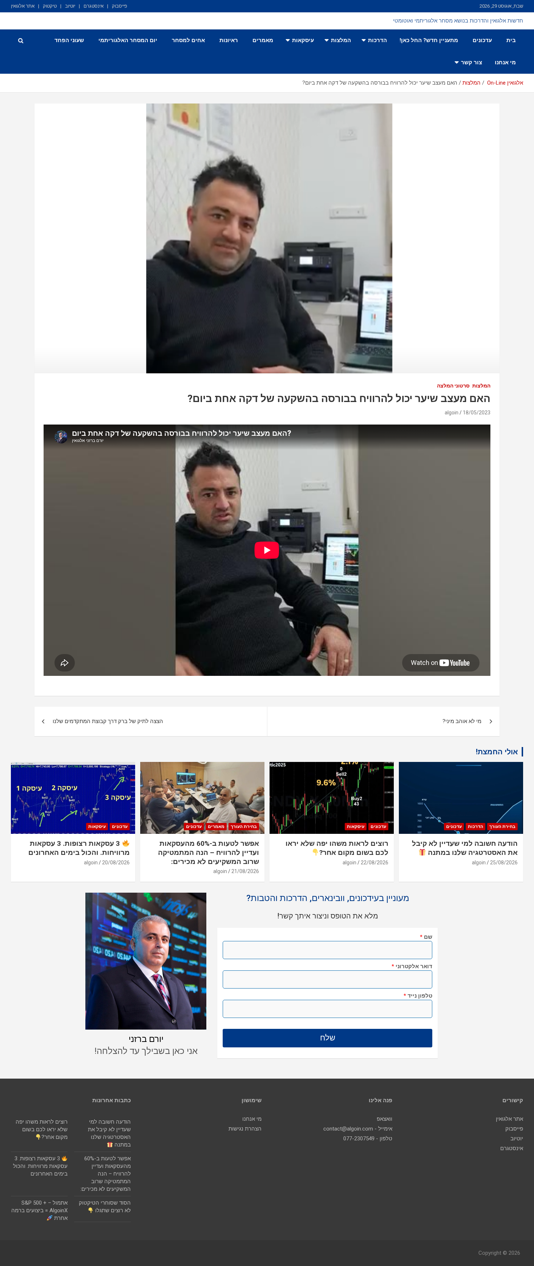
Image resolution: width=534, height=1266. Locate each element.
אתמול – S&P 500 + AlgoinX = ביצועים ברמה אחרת (39, 1210)
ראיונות (228, 40)
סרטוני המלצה (453, 386)
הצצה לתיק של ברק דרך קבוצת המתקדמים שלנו (108, 721)
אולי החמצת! (497, 751)
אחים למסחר (188, 40)
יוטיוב (70, 6)
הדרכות (377, 40)
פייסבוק (119, 6)
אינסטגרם (94, 6)
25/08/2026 (504, 862)
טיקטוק (50, 6)
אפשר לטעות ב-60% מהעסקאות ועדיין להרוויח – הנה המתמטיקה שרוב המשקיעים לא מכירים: (208, 852)
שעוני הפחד (69, 40)
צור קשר (471, 62)
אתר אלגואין (23, 6)
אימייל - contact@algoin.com (357, 1128)
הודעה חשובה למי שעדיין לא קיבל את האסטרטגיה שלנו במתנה (465, 848)
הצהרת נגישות (245, 1128)
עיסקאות (303, 40)
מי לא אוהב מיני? (461, 721)
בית (511, 40)
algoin (451, 412)
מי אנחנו (505, 62)
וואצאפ (384, 1119)
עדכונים (482, 40)
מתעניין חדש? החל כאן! (429, 40)
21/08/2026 (245, 871)
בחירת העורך (502, 826)
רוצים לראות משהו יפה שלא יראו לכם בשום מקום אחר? (337, 848)
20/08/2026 (116, 862)
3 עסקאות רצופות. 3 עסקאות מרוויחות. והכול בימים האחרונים (79, 848)
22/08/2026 (374, 862)
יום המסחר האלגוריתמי (127, 40)
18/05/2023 (476, 412)
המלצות (341, 40)
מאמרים (262, 40)
